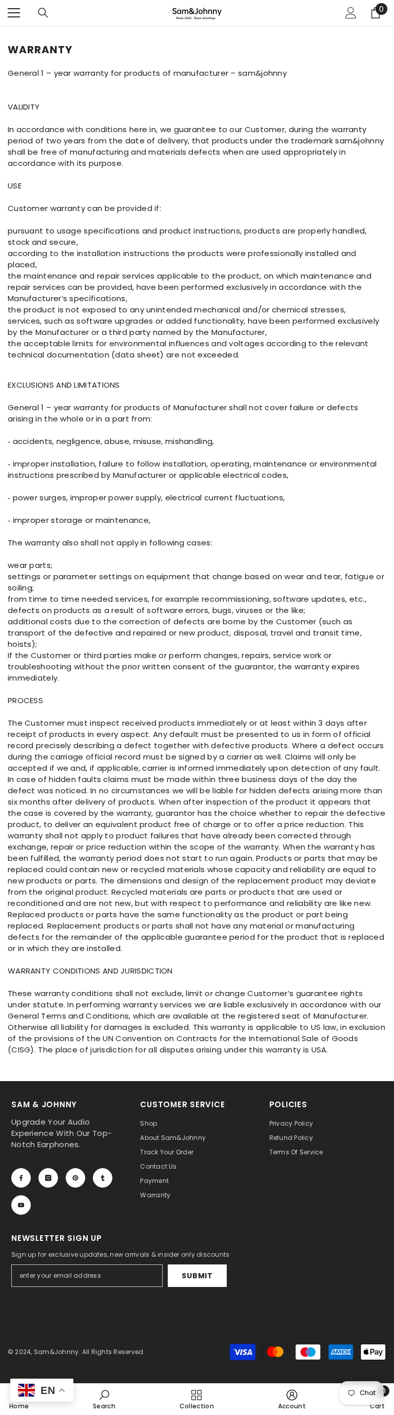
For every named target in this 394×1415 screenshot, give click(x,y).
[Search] (43, 13)
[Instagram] (48, 1178)
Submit (197, 1276)
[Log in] (351, 12)
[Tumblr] (102, 1178)
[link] (104, 1399)
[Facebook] (21, 1178)
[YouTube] (21, 1205)
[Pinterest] (75, 1178)
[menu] (14, 13)
